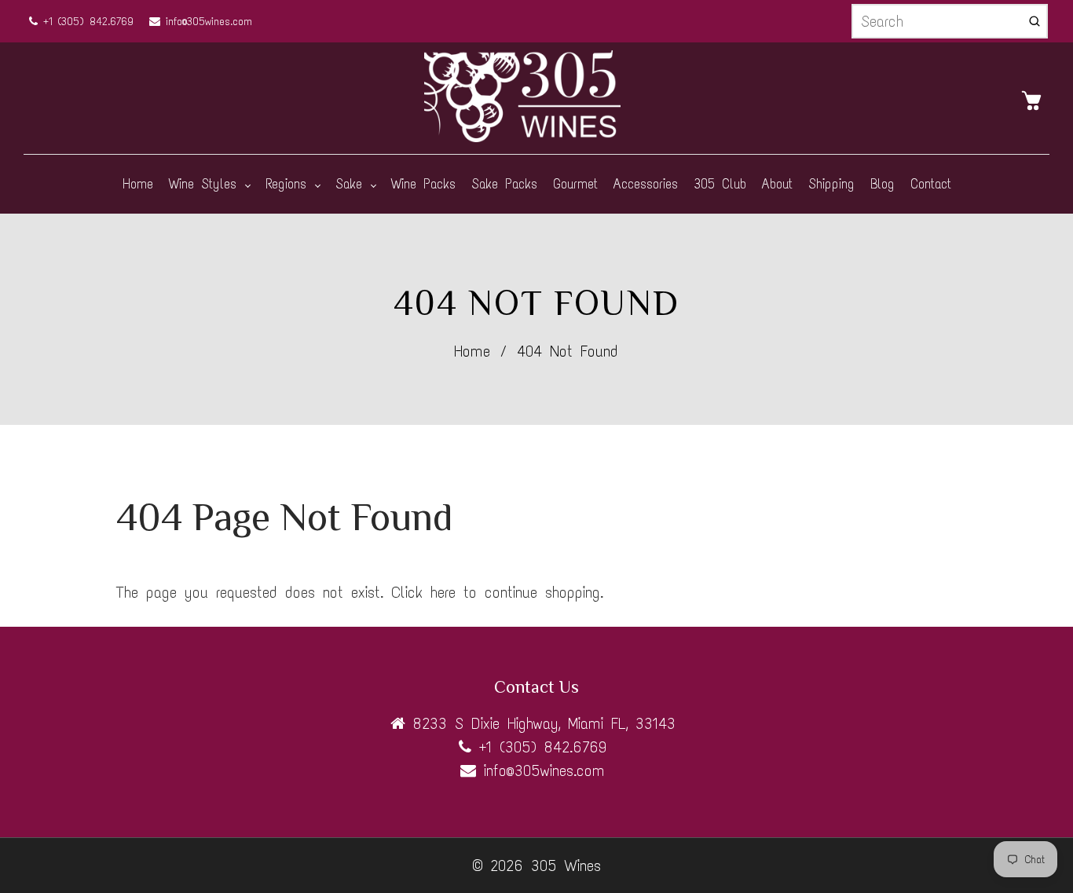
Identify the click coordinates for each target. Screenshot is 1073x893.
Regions (289, 184)
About (777, 184)
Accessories (645, 184)
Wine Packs (423, 184)
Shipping (831, 184)
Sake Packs (504, 184)
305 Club (720, 184)
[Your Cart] (1035, 99)
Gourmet (575, 184)
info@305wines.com (206, 21)
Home (138, 184)
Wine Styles (206, 184)
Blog (882, 184)
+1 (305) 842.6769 (86, 21)
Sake (352, 184)
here (443, 592)
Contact (930, 184)
